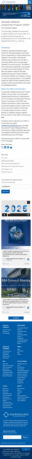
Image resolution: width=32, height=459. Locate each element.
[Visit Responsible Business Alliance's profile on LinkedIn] (4, 259)
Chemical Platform (7, 395)
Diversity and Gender (22, 376)
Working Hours (21, 379)
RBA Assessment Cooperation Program (12, 166)
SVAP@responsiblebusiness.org (11, 126)
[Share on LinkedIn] (5, 147)
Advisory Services (21, 395)
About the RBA (20, 388)
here (2, 117)
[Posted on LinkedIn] (28, 259)
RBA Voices (6, 390)
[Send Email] (11, 147)
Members (19, 392)
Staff (18, 393)
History (19, 390)
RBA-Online (5, 388)
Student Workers (21, 377)
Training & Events (7, 351)
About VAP (4, 158)
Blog (18, 352)
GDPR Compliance (21, 399)
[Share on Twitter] (2, 147)
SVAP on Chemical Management (10, 163)
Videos (19, 354)
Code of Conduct (7, 330)
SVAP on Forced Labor (7, 160)
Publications (20, 351)
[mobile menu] (30, 2)
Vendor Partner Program (23, 397)
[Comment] (7, 264)
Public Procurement (22, 374)
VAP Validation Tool (6, 169)
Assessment (6, 397)
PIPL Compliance (21, 400)
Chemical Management (23, 370)
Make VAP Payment (7, 172)
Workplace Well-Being (22, 372)
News (18, 349)
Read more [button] (6, 256)
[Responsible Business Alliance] (9, 1)
